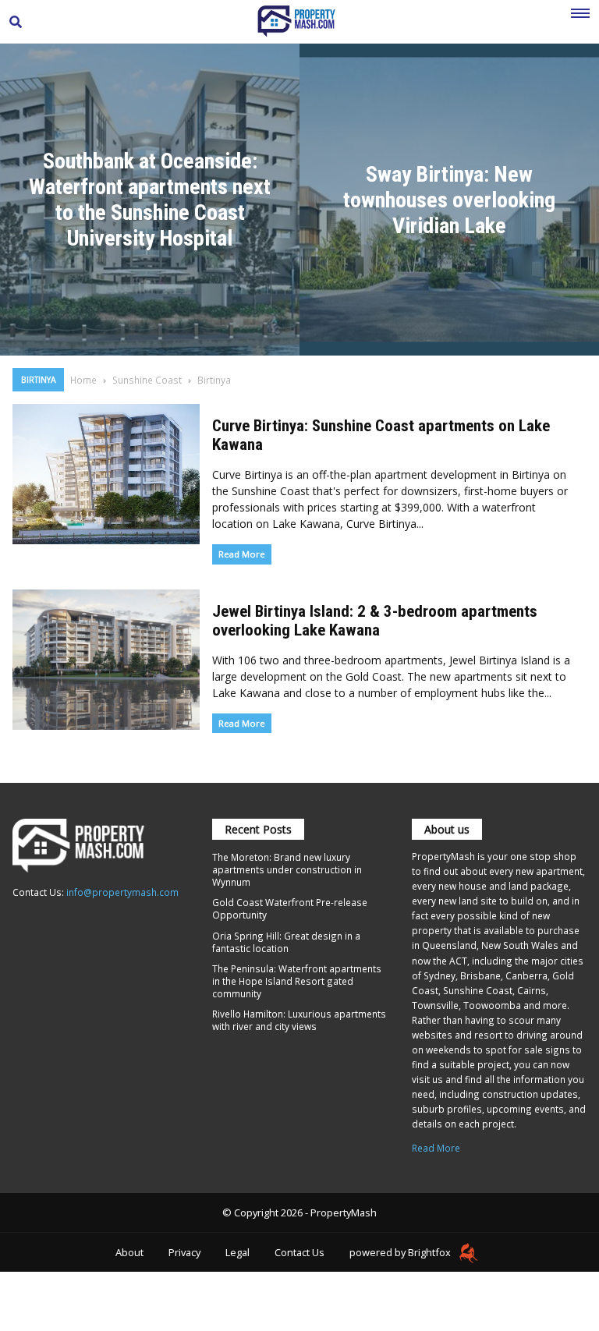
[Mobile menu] (580, 22)
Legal (237, 1252)
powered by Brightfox (401, 1252)
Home (83, 379)
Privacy (184, 1252)
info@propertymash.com (122, 892)
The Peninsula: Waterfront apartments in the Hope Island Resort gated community (296, 981)
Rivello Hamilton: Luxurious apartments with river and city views (299, 1019)
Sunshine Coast (147, 379)
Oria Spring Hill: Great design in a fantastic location (286, 941)
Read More (241, 554)
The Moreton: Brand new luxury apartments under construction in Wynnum (287, 869)
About (129, 1252)
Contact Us (299, 1252)
